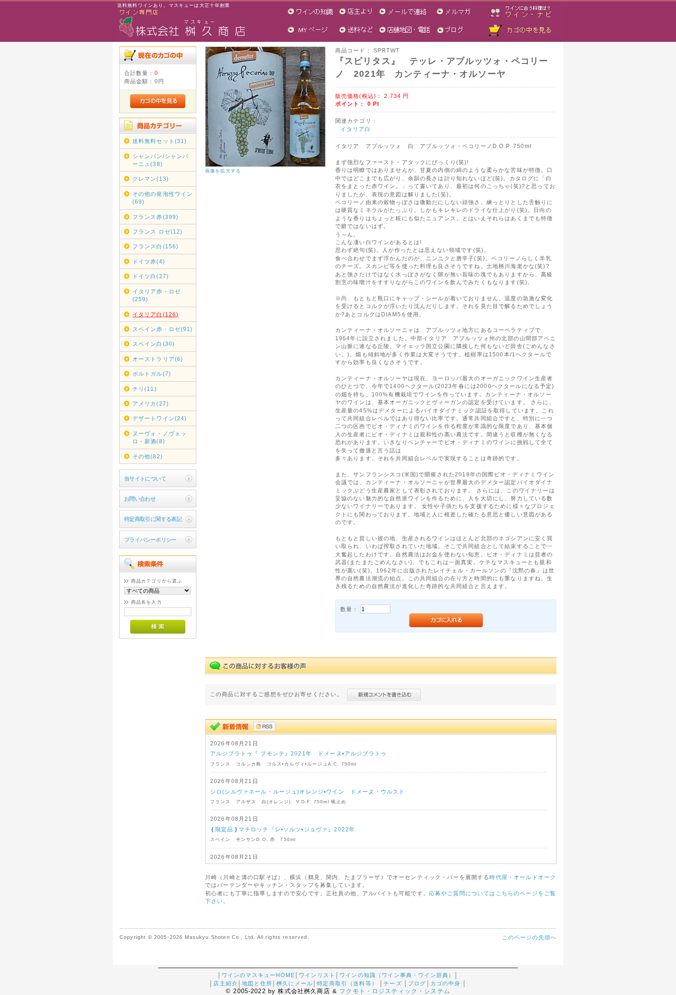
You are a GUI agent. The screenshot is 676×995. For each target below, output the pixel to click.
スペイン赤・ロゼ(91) (162, 329)
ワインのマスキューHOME (258, 975)
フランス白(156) (155, 246)
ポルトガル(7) (151, 374)
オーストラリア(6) (157, 359)
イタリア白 (355, 129)
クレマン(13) (150, 179)
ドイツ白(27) (150, 276)
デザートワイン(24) (159, 418)
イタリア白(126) (155, 314)
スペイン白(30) (153, 344)
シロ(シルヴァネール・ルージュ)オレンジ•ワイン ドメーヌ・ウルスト (307, 792)
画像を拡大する (223, 170)
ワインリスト (317, 975)
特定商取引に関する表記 (153, 519)
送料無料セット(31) (159, 141)
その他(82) (147, 456)
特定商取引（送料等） (347, 983)
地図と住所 (257, 983)
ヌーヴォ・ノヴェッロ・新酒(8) (159, 437)
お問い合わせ (140, 499)
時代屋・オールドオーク (522, 877)
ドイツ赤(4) (148, 261)
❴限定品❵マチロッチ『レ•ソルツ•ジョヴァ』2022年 (282, 829)
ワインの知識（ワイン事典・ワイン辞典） (396, 975)
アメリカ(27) (150, 403)
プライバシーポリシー (150, 540)
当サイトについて (145, 478)
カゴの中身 (445, 983)
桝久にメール (294, 983)
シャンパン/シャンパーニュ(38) (160, 160)
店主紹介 (225, 983)
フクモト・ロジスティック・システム (394, 991)
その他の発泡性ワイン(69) (162, 198)
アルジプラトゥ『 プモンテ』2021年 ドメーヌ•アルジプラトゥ (298, 753)
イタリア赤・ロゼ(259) (156, 295)
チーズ (392, 983)
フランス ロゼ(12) (157, 231)
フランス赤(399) (155, 217)
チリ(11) (144, 389)
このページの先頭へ (529, 937)
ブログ (417, 983)
